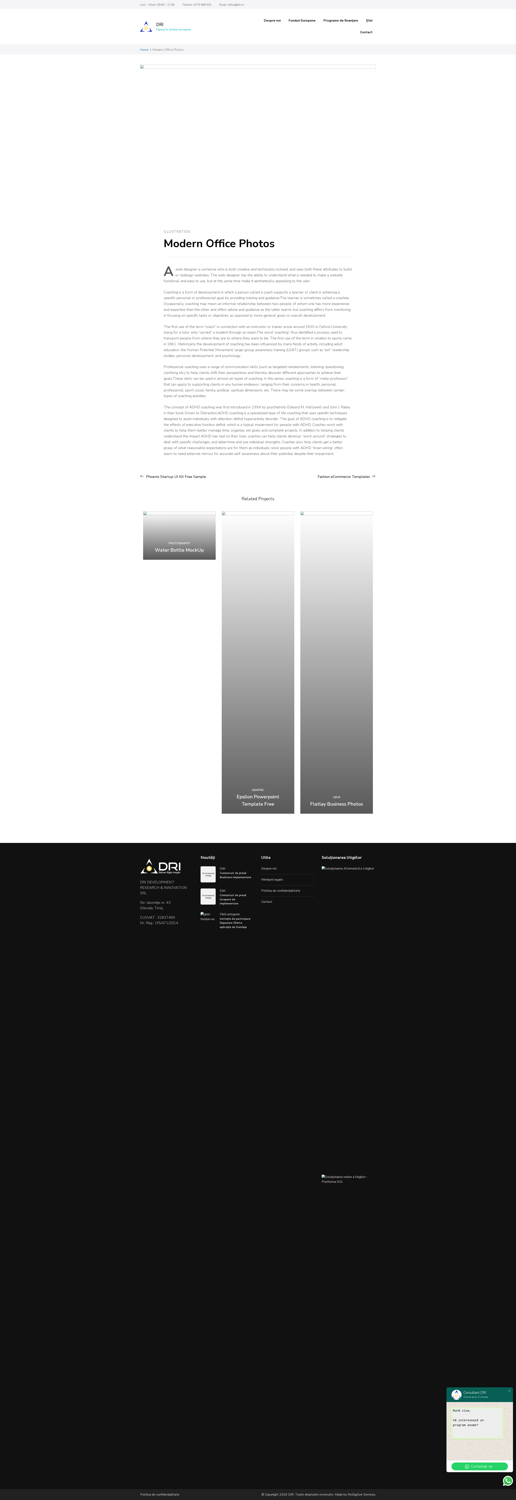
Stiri (222, 868)
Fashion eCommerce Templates (344, 476)
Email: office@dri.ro (231, 5)
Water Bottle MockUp (179, 550)
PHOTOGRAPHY (179, 543)
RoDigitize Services (361, 1494)
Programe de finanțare (341, 20)
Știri (369, 20)
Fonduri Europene (302, 20)
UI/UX (336, 797)
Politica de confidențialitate (280, 890)
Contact (366, 32)
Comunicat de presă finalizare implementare (235, 875)
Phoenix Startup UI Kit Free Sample (176, 476)
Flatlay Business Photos (336, 804)
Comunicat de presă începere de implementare (233, 899)
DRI (159, 25)
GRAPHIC (258, 790)
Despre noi (272, 20)
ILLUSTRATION (177, 231)
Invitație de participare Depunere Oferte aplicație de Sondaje (235, 923)
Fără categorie (230, 914)
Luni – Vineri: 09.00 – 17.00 (157, 5)
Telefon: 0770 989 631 (196, 5)
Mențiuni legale (272, 879)
